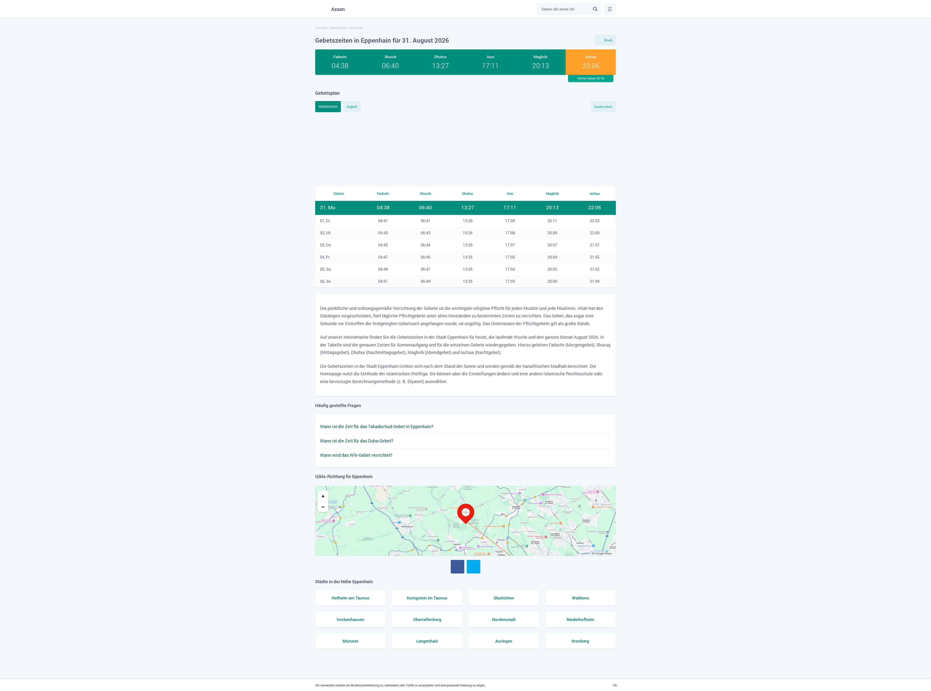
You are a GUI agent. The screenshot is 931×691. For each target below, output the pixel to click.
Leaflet (585, 553)
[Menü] (610, 9)
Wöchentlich (328, 106)
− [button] (323, 506)
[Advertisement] (465, 148)
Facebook (457, 566)
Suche (595, 9)
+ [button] (323, 496)
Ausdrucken (603, 107)
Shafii (608, 40)
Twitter (473, 566)
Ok (615, 685)
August (351, 106)
